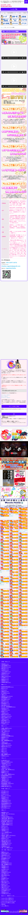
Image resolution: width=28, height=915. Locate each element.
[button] (14, 52)
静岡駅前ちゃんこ (5, 771)
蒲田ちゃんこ (4, 751)
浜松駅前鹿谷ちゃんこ (6, 784)
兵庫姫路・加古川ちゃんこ (7, 823)
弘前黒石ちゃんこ (5, 670)
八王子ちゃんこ (4, 752)
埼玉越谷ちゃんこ (5, 723)
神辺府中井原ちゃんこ (6, 889)
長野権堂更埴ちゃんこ (6, 801)
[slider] (13, 72)
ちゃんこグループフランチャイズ (8, 901)
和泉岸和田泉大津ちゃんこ (7, 820)
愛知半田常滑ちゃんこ (6, 781)
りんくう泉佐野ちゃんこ (6, 832)
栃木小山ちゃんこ (5, 702)
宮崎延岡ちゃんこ (5, 892)
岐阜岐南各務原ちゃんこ (6, 775)
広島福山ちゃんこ (5, 861)
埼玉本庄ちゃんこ (5, 708)
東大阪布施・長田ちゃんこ (7, 821)
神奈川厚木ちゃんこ (5, 705)
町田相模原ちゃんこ (5, 703)
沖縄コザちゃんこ (5, 887)
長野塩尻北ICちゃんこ (6, 804)
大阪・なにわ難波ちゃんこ (7, 847)
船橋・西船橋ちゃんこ (6, 754)
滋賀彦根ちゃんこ (5, 812)
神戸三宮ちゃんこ (5, 827)
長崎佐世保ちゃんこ (5, 855)
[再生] (3, 58)
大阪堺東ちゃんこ (5, 830)
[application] (14, 52)
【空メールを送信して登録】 (14, 406)
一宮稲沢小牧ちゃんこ (6, 765)
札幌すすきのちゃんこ (6, 676)
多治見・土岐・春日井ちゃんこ (8, 769)
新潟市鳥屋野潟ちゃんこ (6, 803)
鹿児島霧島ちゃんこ (5, 858)
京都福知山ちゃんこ (5, 846)
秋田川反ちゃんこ (5, 668)
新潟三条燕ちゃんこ (5, 807)
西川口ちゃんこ (4, 688)
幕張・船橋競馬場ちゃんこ (7, 740)
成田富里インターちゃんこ (7, 696)
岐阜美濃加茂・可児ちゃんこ (7, 783)
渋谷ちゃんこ (4, 749)
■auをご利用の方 (4, 396)
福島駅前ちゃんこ (5, 680)
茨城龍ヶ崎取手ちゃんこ (6, 728)
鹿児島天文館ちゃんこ (6, 853)
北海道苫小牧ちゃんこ (6, 682)
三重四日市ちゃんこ (5, 768)
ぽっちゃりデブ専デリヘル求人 (8, 902)
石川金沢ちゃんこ (5, 794)
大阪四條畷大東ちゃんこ (6, 843)
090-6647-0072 (11, 262)
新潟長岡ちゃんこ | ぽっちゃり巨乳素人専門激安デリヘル (16, 911)
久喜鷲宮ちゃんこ (5, 732)
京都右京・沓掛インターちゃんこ (8, 835)
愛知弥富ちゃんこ (5, 766)
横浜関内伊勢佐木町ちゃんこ (7, 686)
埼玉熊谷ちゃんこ (5, 700)
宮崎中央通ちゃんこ (5, 882)
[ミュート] (22, 58)
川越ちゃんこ (4, 694)
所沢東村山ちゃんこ (5, 729)
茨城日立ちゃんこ (5, 755)
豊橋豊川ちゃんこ (5, 772)
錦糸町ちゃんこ (4, 711)
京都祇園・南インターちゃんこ (8, 813)
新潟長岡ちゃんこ (5, 797)
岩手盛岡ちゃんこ (5, 677)
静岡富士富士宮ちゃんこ (6, 786)
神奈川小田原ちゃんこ (6, 717)
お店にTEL (14, 9)
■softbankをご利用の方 (5, 397)
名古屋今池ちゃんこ (5, 760)
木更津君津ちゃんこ (5, 709)
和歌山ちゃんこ (4, 815)
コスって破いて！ (5, 905)
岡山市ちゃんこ (4, 884)
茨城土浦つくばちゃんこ (6, 716)
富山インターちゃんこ (6, 795)
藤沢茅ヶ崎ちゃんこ (5, 722)
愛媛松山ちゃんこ (5, 852)
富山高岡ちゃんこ (5, 792)
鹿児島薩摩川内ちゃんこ (6, 862)
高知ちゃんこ (4, 876)
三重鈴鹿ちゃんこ (5, 780)
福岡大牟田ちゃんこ (5, 885)
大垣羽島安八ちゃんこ (6, 763)
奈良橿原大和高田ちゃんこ (7, 817)
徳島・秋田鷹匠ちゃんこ (6, 864)
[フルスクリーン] (24, 58)
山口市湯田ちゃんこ (5, 890)
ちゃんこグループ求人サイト (7, 899)
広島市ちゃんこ (4, 870)
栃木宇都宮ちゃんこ (5, 699)
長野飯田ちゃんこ (5, 798)
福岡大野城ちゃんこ (5, 875)
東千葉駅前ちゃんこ (5, 693)
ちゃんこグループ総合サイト (7, 898)
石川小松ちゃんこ (5, 791)
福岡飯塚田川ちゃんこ (6, 872)
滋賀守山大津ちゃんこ (6, 840)
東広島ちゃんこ (4, 879)
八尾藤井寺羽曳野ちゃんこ (7, 824)
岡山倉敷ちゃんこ (5, 878)
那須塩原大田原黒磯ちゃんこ (7, 735)
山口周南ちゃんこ (5, 869)
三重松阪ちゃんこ (5, 778)
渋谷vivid (3, 904)
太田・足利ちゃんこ (5, 731)
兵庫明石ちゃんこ (5, 829)
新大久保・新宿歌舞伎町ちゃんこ (8, 706)
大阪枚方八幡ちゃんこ (6, 836)
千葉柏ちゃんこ (4, 742)
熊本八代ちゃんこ (5, 881)
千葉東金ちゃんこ (5, 713)
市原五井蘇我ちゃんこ (6, 743)
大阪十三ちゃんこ (5, 833)
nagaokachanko (11, 268)
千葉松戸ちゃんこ (5, 719)
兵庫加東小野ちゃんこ (6, 841)
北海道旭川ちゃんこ (5, 673)
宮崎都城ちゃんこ (5, 866)
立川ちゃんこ (4, 690)
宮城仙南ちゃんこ (5, 664)
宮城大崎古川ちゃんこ (6, 667)
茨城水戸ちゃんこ (5, 691)
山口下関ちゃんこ (5, 873)
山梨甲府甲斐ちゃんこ (6, 800)
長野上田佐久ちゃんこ (6, 806)
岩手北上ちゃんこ (5, 674)
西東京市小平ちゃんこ (6, 746)
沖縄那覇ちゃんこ (5, 867)
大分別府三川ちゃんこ (6, 893)
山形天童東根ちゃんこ (6, 665)
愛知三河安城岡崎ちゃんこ (7, 762)
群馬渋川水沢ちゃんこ (6, 714)
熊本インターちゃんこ (6, 856)
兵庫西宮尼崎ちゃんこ (6, 844)
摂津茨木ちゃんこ (5, 838)
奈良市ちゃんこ (4, 826)
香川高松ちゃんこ (5, 859)
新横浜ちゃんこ (4, 739)
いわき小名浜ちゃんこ (6, 671)
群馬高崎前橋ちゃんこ (6, 697)
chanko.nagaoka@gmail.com (10, 266)
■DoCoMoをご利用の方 (5, 395)
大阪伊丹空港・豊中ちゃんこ (7, 818)
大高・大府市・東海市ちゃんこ (8, 774)
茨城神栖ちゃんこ (5, 734)
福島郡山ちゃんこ (5, 679)
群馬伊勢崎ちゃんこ (5, 720)
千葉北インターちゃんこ (6, 745)
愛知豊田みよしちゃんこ (6, 777)
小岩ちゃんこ (4, 748)
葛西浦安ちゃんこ (5, 737)
